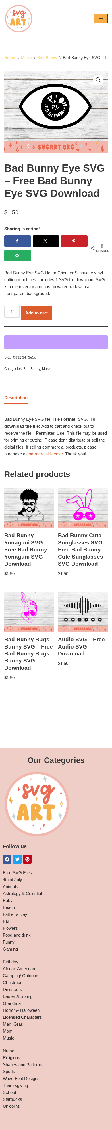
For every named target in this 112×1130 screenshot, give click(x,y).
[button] (98, 80)
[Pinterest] (27, 859)
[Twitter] (17, 859)
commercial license (44, 453)
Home (9, 57)
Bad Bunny (47, 57)
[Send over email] (17, 255)
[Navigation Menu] (101, 18)
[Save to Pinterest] (74, 241)
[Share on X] (46, 241)
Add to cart (36, 312)
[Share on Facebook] (17, 241)
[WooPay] (56, 342)
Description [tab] (16, 397)
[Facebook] (7, 859)
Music (26, 57)
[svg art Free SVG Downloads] (18, 18)
